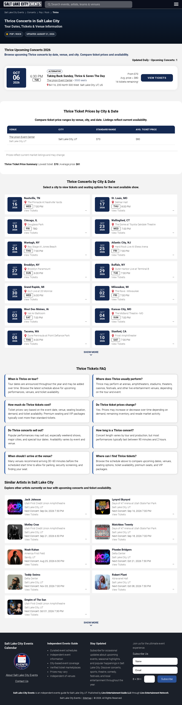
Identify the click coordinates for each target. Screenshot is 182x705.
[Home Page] (23, 4)
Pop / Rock (44, 12)
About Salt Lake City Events (22, 675)
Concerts (31, 12)
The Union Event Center (60, 80)
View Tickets (157, 77)
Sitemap (87, 698)
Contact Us (21, 681)
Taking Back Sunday (60, 76)
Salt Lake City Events (14, 12)
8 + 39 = (137, 679)
